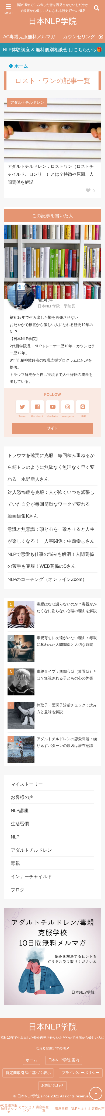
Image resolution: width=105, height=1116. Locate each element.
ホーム (20, 66)
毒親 (15, 863)
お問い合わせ (52, 1085)
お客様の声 (22, 797)
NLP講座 (20, 810)
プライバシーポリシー (80, 1073)
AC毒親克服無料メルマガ (29, 36)
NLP (15, 837)
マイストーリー (27, 784)
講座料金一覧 (44, 1108)
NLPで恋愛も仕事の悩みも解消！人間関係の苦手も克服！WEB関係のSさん (51, 560)
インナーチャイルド (31, 876)
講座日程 (61, 1108)
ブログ (17, 889)
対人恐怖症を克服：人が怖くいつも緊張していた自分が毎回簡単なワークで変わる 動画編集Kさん (51, 504)
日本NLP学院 (53, 21)
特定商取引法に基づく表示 (28, 1073)
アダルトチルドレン (27, 102)
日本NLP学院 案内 (63, 1060)
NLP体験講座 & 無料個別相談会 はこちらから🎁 (52, 49)
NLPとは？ (79, 1108)
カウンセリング (79, 36)
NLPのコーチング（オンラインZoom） (47, 579)
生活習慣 (20, 823)
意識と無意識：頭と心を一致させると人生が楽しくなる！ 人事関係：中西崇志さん (51, 535)
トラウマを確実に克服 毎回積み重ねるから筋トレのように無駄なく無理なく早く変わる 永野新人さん (51, 467)
